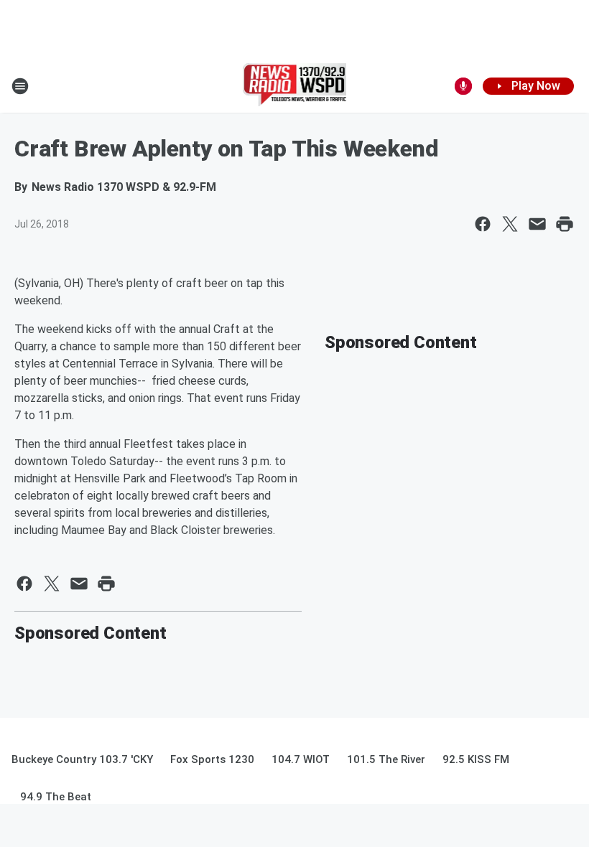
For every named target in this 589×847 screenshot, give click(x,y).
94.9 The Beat (55, 796)
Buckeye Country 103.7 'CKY (82, 759)
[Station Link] (295, 86)
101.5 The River (386, 759)
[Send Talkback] (463, 86)
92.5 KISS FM (475, 759)
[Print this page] (565, 224)
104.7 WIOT (301, 759)
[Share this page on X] (510, 224)
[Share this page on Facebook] (483, 224)
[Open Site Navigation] (20, 86)
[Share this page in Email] (537, 224)
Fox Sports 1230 (212, 759)
